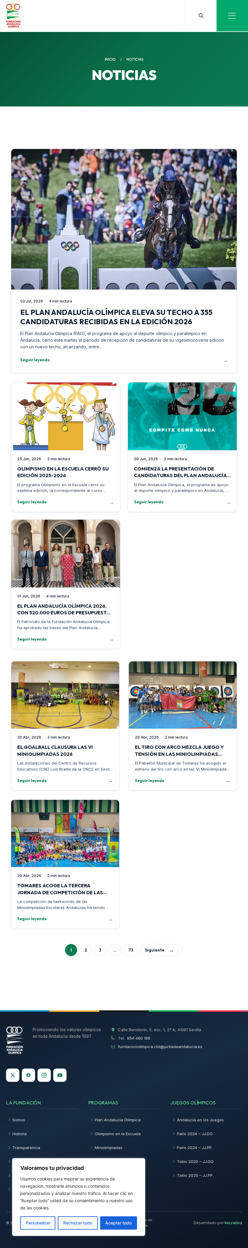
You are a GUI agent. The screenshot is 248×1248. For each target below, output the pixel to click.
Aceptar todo (118, 1222)
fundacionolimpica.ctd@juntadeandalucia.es (160, 1046)
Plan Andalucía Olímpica (118, 1119)
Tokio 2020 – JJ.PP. (195, 1175)
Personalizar (38, 1222)
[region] (78, 1197)
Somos (18, 1119)
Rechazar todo (77, 1222)
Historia (19, 1133)
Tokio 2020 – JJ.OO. (195, 1161)
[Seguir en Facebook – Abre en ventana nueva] (28, 1075)
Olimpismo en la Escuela (118, 1133)
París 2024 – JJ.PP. (195, 1147)
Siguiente (159, 950)
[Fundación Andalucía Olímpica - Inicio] (13, 16)
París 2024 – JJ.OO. (195, 1133)
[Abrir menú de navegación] (232, 15)
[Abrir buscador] (201, 15)
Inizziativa (233, 1223)
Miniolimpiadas (108, 1147)
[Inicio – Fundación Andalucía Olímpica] (14, 1040)
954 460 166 (138, 1038)
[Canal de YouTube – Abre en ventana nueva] (60, 1075)
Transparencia (26, 1147)
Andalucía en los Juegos (200, 1119)
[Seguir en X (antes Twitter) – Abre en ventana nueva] (12, 1075)
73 (130, 950)
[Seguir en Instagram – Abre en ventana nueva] (44, 1075)
